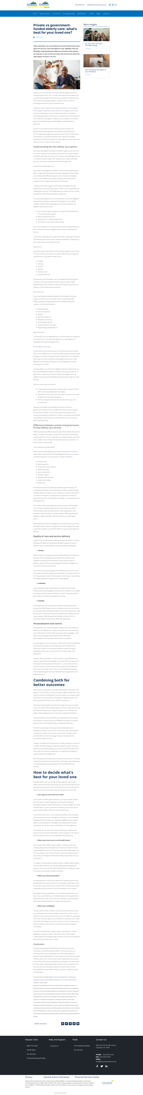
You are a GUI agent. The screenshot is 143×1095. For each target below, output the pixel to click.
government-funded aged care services (65, 451)
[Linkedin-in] (106, 1066)
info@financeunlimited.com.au (96, 5)
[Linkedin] (113, 5)
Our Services (56, 13)
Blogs (98, 13)
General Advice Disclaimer (57, 1077)
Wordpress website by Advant (60, 1093)
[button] (62, 1023)
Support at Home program (51, 113)
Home (35, 13)
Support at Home (41, 664)
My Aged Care (64, 201)
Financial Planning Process (36, 1058)
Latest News (31, 1050)
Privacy (28, 1077)
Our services (78, 1050)
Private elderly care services (42, 351)
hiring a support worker (66, 560)
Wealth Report (81, 13)
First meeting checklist (82, 1046)
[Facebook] (110, 5)
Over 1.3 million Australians (57, 95)
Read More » (88, 48)
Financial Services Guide (87, 1077)
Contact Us (106, 13)
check (40, 229)
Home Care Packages (62, 111)
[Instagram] (116, 5)
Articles (91, 13)
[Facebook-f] (97, 1066)
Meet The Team (44, 13)
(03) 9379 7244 (79, 5)
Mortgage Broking (68, 13)
